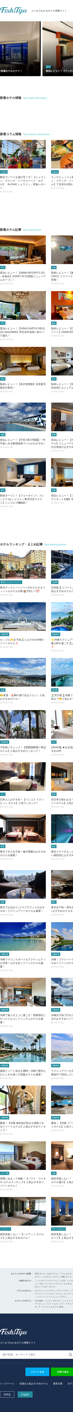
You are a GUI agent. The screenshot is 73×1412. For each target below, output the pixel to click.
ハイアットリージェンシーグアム (51, 1297)
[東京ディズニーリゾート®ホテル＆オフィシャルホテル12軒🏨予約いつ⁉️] (23, 564)
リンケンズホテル (52, 1301)
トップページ (7, 1383)
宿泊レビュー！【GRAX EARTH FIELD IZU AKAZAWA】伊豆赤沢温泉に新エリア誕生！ (22, 332)
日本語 (7, 1394)
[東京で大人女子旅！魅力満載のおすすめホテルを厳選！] (23, 828)
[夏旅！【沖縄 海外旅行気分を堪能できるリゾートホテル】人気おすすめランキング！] (23, 1100)
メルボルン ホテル (50, 1277)
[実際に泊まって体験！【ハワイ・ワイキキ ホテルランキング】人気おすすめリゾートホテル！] (23, 1155)
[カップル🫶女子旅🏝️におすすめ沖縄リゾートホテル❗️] (23, 616)
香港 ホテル (40, 1273)
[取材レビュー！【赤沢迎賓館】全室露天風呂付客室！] (23, 361)
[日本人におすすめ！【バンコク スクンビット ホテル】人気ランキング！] (23, 776)
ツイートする (37, 1372)
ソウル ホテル (65, 1273)
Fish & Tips (13, 1332)
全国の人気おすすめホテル (33, 1383)
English (25, 1394)
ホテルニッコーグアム (45, 1291)
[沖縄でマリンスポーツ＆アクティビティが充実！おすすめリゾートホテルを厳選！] (23, 936)
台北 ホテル (52, 1273)
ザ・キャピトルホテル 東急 (50, 1307)
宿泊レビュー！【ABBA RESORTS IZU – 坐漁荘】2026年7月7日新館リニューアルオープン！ (23, 276)
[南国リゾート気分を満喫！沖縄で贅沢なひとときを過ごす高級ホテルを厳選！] (23, 1047)
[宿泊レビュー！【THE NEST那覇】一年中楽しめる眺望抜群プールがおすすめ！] (23, 417)
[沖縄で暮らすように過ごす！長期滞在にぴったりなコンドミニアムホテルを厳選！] (23, 992)
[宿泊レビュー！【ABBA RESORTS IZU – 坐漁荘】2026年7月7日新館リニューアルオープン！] (23, 249)
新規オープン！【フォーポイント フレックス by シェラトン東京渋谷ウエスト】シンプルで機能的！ (22, 499)
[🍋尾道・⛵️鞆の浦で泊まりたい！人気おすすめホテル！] (23, 672)
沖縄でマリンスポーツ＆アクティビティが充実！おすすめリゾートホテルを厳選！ (23, 963)
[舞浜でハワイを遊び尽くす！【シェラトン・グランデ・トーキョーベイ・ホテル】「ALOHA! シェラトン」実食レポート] (23, 154)
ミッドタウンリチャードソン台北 (50, 1280)
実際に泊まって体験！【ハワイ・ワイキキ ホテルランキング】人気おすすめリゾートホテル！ (23, 1182)
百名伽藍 (39, 1301)
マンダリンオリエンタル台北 (58, 1284)
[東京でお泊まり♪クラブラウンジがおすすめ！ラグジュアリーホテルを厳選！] (23, 884)
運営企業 (57, 1383)
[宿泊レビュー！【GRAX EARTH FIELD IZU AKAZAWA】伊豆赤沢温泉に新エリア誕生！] (23, 305)
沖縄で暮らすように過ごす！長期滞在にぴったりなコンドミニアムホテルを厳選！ (23, 1019)
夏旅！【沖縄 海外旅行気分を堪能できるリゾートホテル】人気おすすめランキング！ (23, 1127)
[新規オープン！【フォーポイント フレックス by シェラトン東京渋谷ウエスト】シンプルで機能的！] (23, 472)
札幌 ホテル (66, 1277)
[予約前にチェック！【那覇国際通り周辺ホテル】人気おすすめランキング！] (23, 724)
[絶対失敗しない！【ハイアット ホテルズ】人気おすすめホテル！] (23, 1211)
